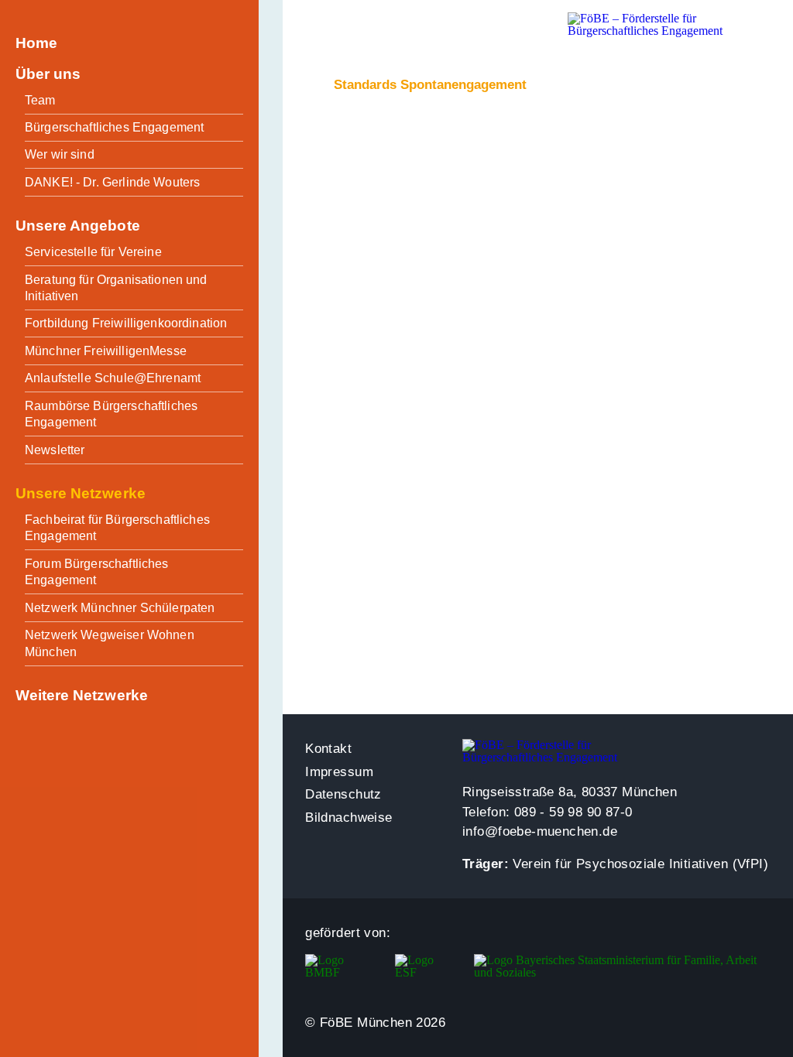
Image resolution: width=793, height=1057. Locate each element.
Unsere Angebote (77, 225)
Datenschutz (343, 794)
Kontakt (328, 748)
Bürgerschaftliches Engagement (114, 127)
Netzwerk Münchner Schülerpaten (120, 607)
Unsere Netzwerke (80, 493)
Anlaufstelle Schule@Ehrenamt (113, 378)
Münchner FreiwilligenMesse (106, 350)
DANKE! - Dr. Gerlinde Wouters (112, 182)
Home (36, 43)
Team (40, 100)
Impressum (339, 772)
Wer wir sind (59, 154)
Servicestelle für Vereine (93, 251)
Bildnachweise (348, 817)
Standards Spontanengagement (430, 84)
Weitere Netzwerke (81, 695)
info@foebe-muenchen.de (539, 831)
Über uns (48, 74)
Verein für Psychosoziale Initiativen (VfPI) (640, 864)
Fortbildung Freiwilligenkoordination (126, 323)
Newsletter (55, 450)
